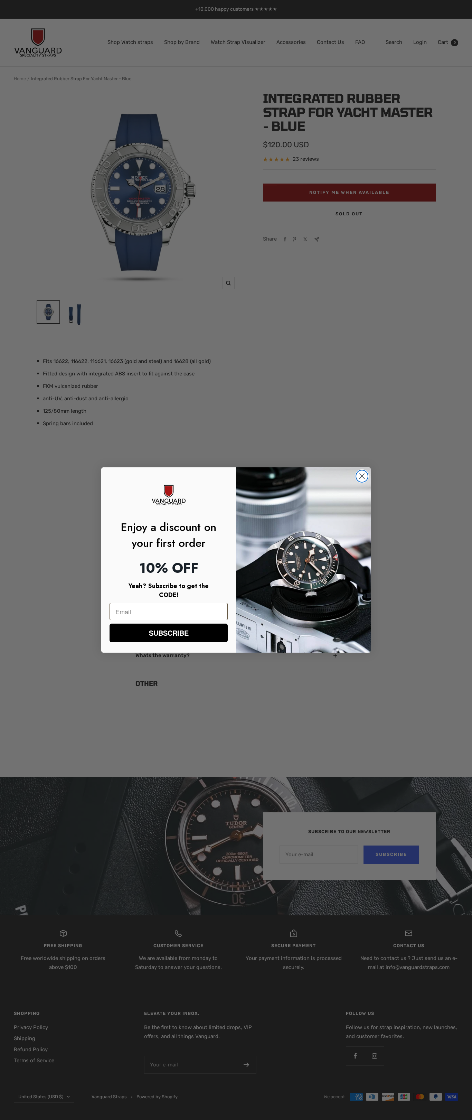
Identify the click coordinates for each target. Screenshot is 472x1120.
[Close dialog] (362, 476)
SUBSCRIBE (169, 633)
